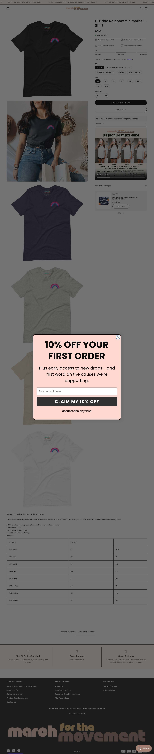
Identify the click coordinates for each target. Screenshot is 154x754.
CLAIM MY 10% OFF (77, 402)
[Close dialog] (118, 337)
